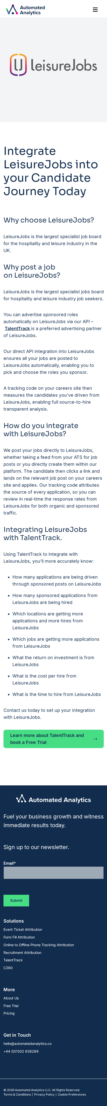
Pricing (9, 1013)
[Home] (25, 9)
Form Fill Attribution (19, 937)
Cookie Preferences (72, 1094)
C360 (8, 968)
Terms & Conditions (17, 1094)
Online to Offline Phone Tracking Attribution (38, 945)
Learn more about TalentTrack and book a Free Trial (47, 739)
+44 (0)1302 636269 (21, 1051)
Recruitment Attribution (22, 952)
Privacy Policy (44, 1094)
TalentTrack (17, 328)
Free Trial (10, 1006)
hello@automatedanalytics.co (27, 1043)
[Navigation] (95, 9)
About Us (11, 998)
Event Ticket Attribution (22, 929)
